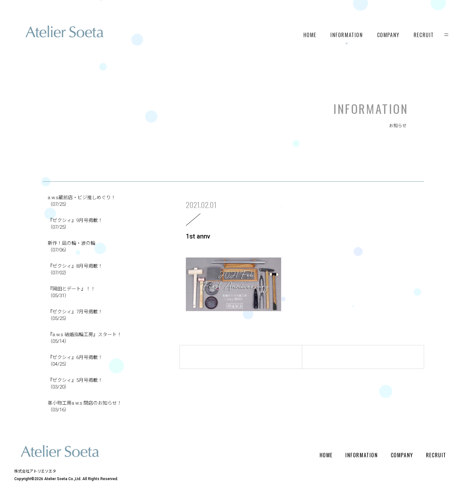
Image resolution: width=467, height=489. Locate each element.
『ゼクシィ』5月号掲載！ (75, 383)
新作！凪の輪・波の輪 (71, 246)
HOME (309, 35)
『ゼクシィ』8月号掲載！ (75, 269)
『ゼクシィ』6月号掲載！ (75, 361)
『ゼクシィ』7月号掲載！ (75, 315)
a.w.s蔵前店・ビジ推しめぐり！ (82, 201)
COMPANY (388, 35)
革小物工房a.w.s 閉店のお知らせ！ (85, 406)
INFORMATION (346, 35)
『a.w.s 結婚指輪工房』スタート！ (85, 338)
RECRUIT (424, 35)
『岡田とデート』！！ (71, 292)
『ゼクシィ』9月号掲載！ (75, 224)
